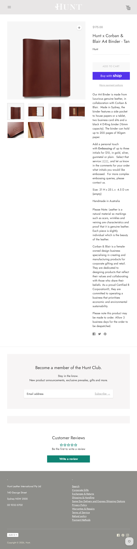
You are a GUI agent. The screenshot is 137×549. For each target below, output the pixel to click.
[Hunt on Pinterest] (122, 535)
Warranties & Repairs (83, 508)
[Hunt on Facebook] (118, 535)
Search (75, 486)
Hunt (28, 542)
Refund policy (79, 516)
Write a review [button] (68, 459)
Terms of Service (81, 512)
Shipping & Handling (83, 497)
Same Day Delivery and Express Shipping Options (98, 501)
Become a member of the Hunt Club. (68, 367)
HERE (105, 161)
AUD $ (12, 535)
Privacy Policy (79, 505)
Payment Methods (81, 520)
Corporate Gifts (80, 490)
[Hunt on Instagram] (127, 535)
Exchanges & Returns (83, 494)
